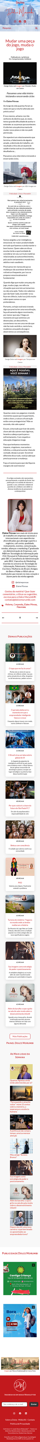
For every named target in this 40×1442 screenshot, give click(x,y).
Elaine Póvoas (30, 604)
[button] (20, 1278)
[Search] (36, 28)
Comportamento (18, 59)
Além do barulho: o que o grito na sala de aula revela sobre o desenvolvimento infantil (20, 1011)
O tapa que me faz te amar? (20, 668)
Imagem (6, 1371)
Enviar (34, 1404)
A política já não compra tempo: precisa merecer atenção (20, 1133)
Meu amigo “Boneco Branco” (18, 1156)
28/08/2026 (20, 801)
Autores (9, 604)
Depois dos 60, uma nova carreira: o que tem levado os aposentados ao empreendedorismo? (21, 1230)
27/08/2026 (20, 915)
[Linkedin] (24, 21)
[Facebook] (20, 21)
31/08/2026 (20, 664)
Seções (20, 3)
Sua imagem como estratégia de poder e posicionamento (19, 1178)
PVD (20, 883)
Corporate (18, 604)
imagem (19, 86)
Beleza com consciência (20, 845)
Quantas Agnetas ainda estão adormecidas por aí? (21, 1081)
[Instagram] (15, 21)
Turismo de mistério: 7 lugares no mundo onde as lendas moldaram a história (20, 922)
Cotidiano (27, 59)
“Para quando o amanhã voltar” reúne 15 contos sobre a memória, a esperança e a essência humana (20, 1107)
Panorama (21, 607)
